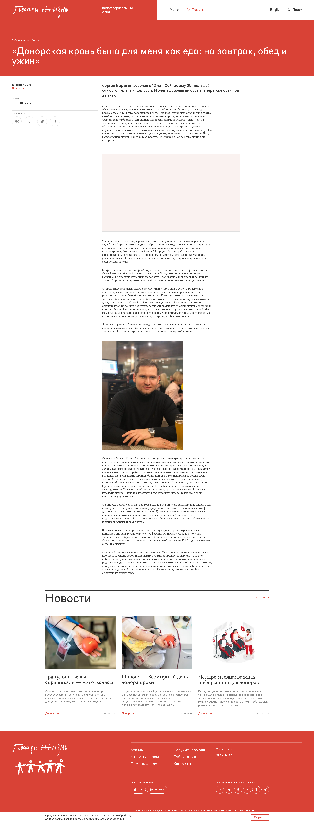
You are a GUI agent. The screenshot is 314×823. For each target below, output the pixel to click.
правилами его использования (104, 819)
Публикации (19, 40)
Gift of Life (223, 755)
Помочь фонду (144, 764)
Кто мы (137, 750)
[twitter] (42, 121)
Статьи (35, 40)
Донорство (52, 713)
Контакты (182, 764)
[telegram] (55, 121)
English (275, 10)
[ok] (29, 121)
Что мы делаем (145, 757)
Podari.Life (223, 749)
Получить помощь (189, 750)
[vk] (17, 121)
